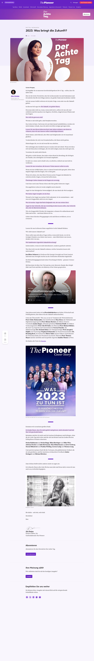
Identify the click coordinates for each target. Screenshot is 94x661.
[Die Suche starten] (71, 2)
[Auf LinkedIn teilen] (33, 597)
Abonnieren (86, 14)
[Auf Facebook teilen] (27, 597)
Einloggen (75, 2)
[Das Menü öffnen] (2, 2)
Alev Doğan (29, 531)
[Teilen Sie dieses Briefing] (5, 333)
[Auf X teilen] (30, 597)
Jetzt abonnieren (31, 554)
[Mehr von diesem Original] (47, 14)
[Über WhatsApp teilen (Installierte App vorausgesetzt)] (36, 597)
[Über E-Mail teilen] (40, 597)
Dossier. (43, 341)
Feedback (29, 576)
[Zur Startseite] (47, 3)
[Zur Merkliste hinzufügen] (5, 339)
